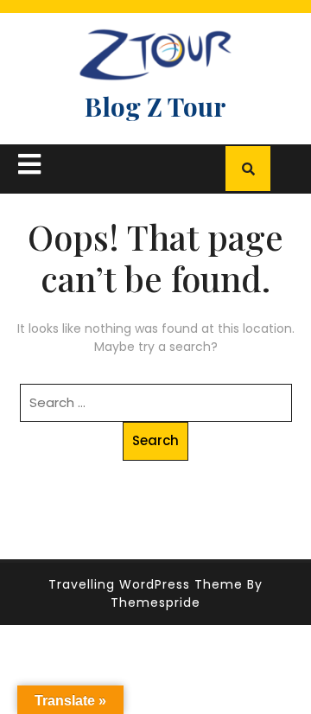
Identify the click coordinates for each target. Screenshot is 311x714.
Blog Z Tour (155, 106)
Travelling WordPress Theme (145, 584)
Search (155, 440)
